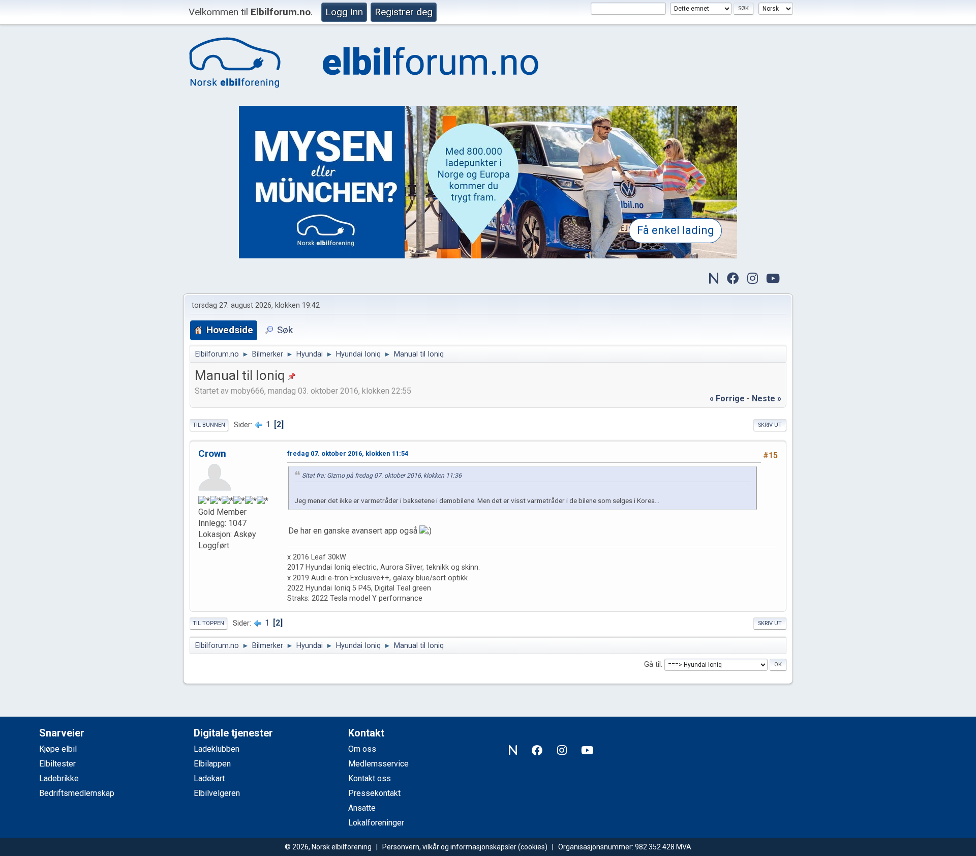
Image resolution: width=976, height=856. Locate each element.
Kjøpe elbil (58, 749)
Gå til (652, 664)
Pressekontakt (374, 793)
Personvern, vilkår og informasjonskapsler (449, 847)
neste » (766, 398)
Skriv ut (770, 425)
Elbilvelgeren (217, 793)
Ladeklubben (216, 749)
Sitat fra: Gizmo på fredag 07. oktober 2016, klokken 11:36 (382, 475)
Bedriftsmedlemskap (76, 793)
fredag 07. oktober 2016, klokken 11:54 (347, 453)
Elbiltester (57, 764)
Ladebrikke (59, 778)
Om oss (362, 749)
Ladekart (209, 778)
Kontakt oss (369, 778)
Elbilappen (212, 764)
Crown (212, 453)
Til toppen (208, 623)
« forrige (727, 398)
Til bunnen (209, 425)
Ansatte (362, 808)
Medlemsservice (378, 764)
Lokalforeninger (376, 823)
